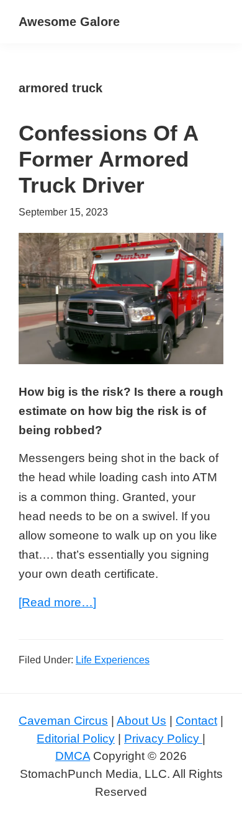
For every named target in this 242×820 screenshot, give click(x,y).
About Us (141, 720)
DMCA (72, 755)
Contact (196, 720)
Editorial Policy (76, 738)
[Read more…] (57, 603)
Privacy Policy (163, 738)
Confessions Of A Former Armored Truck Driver (108, 159)
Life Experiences (113, 660)
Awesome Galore (69, 21)
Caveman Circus (63, 720)
